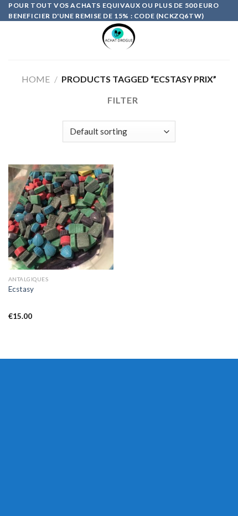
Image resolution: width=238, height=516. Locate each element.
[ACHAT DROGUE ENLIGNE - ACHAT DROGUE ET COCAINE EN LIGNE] (119, 40)
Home (36, 79)
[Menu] (15, 40)
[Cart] (224, 40)
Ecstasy (21, 289)
